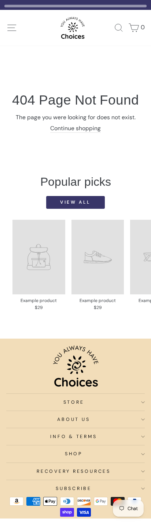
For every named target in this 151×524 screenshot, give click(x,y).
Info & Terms (73, 437)
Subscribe (74, 488)
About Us (73, 419)
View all (75, 202)
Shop (73, 454)
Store (73, 402)
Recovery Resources (74, 471)
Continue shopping (75, 128)
